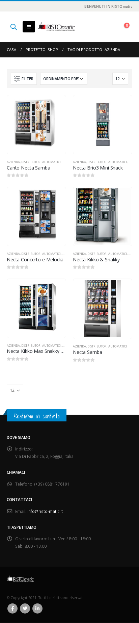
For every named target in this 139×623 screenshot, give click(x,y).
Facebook (12, 608)
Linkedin (37, 608)
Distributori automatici (41, 162)
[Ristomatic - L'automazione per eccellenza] (56, 26)
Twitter (25, 608)
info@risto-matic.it (45, 511)
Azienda (13, 162)
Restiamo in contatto (36, 416)
